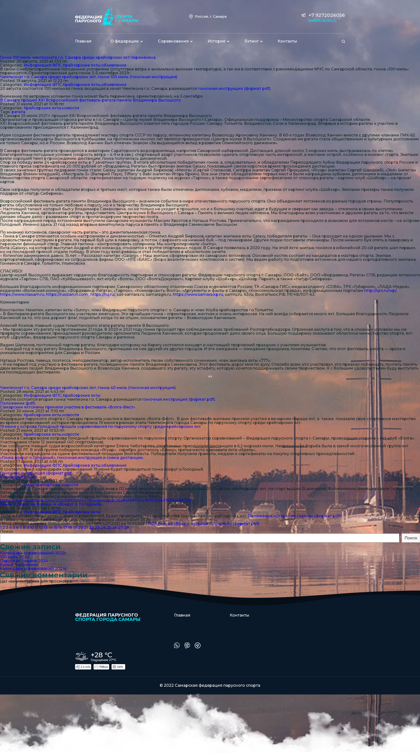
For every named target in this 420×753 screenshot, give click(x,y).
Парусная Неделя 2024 (24, 560)
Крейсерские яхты (82, 65)
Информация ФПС (43, 65)
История (216, 41)
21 (86, 527)
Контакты (287, 41)
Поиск (6, 531)
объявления (113, 65)
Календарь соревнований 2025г (33, 553)
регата (18, 112)
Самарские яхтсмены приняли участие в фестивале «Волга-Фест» (67, 407)
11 (36, 527)
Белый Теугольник (19, 564)
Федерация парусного (107, 617)
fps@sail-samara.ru (322, 20)
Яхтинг (252, 41)
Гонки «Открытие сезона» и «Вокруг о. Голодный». (51, 504)
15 (55, 527)
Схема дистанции (18, 477)
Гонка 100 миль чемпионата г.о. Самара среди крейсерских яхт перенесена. (78, 57)
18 (70, 527)
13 (46, 527)
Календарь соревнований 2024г (33, 568)
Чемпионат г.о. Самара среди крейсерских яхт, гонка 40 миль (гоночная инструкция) (88, 387)
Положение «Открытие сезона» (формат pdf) (294, 516)
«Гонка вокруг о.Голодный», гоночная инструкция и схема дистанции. (72, 457)
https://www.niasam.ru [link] (22, 294)
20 (80, 527)
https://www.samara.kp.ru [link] (198, 294)
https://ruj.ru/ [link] (102, 294)
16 (60, 527)
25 (109, 527)
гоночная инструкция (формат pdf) (234, 88)
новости (70, 108)
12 (41, 527)
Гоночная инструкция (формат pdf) (36, 473)
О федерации (124, 41)
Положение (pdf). (18, 403)
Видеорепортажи (42, 484)
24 (103, 527)
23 (97, 527)
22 (91, 527)
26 (114, 527)
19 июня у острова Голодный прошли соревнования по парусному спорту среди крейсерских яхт (100, 426)
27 (120, 527)
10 (32, 527)
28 (126, 527)
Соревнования (173, 41)
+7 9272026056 (326, 15)
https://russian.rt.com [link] (67, 294)
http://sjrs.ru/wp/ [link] (380, 290)
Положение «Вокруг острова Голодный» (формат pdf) (203, 523)
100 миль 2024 (14, 557)
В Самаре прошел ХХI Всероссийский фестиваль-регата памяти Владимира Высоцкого (90, 100)
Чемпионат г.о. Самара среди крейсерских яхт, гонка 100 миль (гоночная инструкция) (88, 77)
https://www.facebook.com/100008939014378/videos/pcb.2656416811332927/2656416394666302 (96, 500)
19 (75, 527)
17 (65, 527)
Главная (83, 41)
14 (51, 527)
